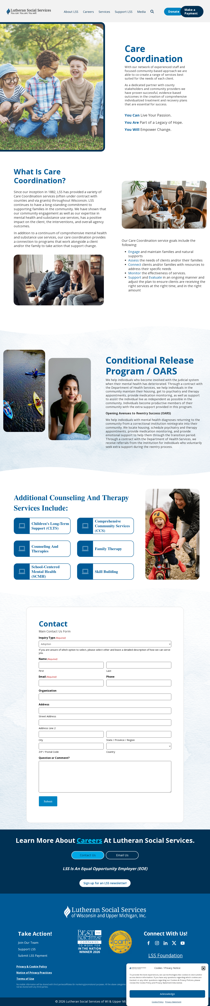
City (41, 740)
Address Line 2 (47, 728)
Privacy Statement (173, 1002)
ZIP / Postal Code (49, 751)
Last (108, 670)
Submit (48, 801)
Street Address (47, 716)
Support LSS (123, 12)
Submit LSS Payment (32, 956)
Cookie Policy (158, 1002)
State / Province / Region (120, 740)
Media (141, 12)
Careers (88, 12)
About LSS (71, 12)
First (41, 670)
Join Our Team (28, 943)
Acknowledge (167, 994)
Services (104, 12)
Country (110, 751)
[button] (203, 968)
